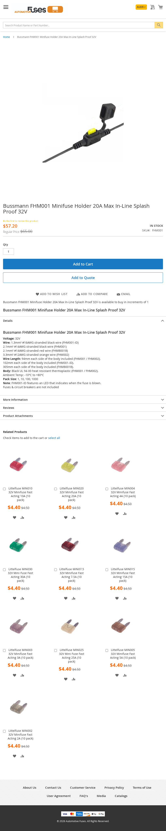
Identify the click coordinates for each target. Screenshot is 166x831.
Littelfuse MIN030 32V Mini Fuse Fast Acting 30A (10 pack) (20, 575)
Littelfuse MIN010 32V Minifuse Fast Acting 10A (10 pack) (20, 494)
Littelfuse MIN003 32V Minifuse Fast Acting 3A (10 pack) (20, 653)
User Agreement (59, 796)
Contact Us (53, 787)
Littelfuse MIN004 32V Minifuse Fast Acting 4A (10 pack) (123, 492)
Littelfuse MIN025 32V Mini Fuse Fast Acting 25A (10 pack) (71, 655)
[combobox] (83, 25)
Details (8, 321)
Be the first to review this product (20, 220)
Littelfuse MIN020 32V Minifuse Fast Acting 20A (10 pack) (72, 494)
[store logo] (39, 9)
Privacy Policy (114, 787)
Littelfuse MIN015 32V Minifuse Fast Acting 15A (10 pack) (123, 575)
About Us (29, 787)
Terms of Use (142, 787)
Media (101, 796)
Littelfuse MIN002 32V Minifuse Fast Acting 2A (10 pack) (20, 734)
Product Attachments (18, 416)
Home (7, 36)
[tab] (83, 320)
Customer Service (83, 787)
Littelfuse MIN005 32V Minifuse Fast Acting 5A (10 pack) (123, 653)
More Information (15, 400)
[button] (141, 7)
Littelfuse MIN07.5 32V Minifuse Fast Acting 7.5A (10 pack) (71, 575)
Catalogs (121, 796)
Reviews (8, 408)
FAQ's (84, 796)
